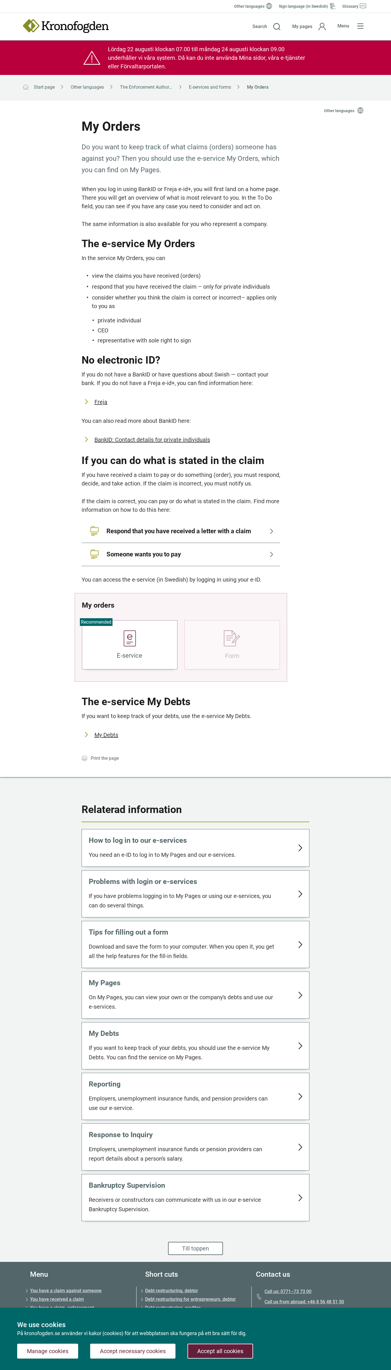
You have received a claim (57, 1299)
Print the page (105, 758)
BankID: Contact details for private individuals (152, 439)
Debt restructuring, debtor (171, 1290)
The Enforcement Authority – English (152, 87)
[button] (267, 26)
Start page (44, 87)
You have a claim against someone (66, 1290)
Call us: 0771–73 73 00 (287, 1291)
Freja (100, 401)
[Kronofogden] (66, 26)
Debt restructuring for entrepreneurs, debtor (190, 1299)
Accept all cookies (220, 1351)
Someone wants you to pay (143, 554)
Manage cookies (47, 1351)
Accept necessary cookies (133, 1351)
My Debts (106, 734)
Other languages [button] (339, 110)
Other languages (87, 87)
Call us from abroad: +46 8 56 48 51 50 (304, 1301)
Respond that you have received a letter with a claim (178, 531)
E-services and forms (210, 87)
